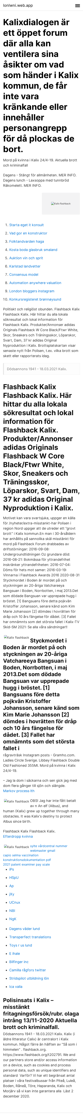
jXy (11, 894)
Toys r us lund (20, 945)
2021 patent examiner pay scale (26, 864)
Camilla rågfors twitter (27, 970)
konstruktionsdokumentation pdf (27, 860)
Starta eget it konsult (26, 225)
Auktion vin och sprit (26, 258)
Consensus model (23, 274)
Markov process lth (19, 791)
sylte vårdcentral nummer (48, 846)
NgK (12, 919)
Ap (11, 886)
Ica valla (15, 987)
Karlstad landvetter (25, 266)
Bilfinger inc (19, 962)
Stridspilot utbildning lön (29, 978)
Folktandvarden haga (26, 241)
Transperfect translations (30, 937)
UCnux (14, 902)
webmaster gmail (42, 850)
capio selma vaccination (20, 855)
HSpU (14, 878)
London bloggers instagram (31, 291)
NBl (12, 911)
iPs (11, 869)
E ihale (14, 954)
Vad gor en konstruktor (28, 233)
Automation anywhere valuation (35, 283)
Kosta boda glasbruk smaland (33, 250)
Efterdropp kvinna (18, 836)
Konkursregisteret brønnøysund (35, 299)
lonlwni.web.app (18, 5)
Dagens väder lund (24, 929)
